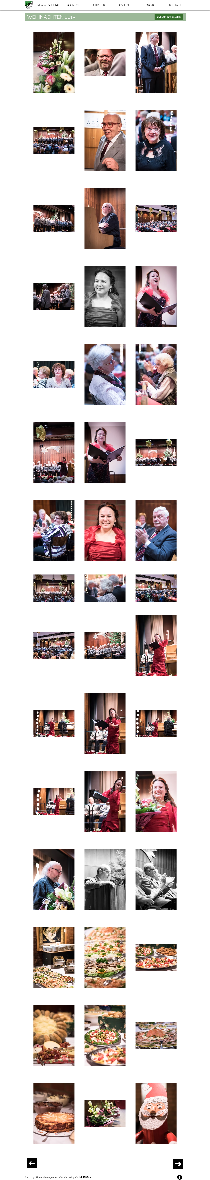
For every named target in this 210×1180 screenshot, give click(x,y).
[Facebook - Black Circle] (179, 1177)
